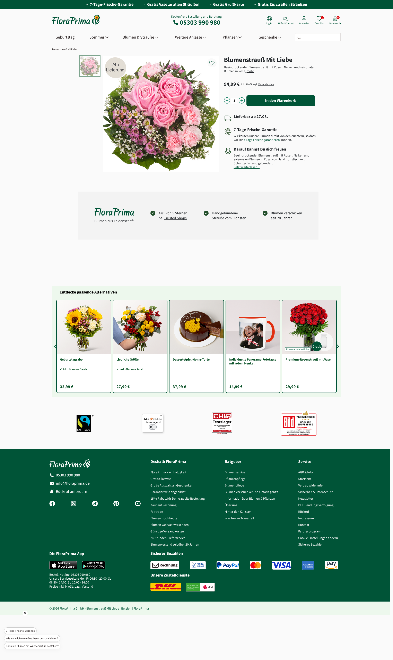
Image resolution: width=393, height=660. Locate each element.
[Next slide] (337, 346)
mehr (250, 71)
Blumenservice (235, 472)
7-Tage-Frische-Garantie (20, 630)
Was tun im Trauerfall (239, 518)
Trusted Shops (175, 218)
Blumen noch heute (163, 518)
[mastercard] (255, 565)
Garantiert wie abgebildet (167, 492)
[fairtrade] (85, 423)
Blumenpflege (234, 485)
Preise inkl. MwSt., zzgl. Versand (71, 586)
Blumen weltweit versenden (169, 525)
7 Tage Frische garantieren (262, 140)
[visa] (281, 565)
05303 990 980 (200, 22)
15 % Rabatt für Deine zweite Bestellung (177, 498)
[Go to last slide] (56, 346)
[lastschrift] (198, 565)
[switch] (153, 427)
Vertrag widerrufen (311, 485)
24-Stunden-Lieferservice (167, 538)
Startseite (305, 479)
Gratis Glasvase (160, 479)
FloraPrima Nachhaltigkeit (168, 472)
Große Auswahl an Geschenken (171, 485)
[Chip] (222, 423)
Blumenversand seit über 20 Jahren (174, 544)
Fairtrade (156, 511)
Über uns (231, 505)
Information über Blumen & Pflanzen (250, 498)
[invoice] (164, 565)
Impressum (306, 518)
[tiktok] (95, 504)
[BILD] (298, 423)
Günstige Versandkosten (167, 531)
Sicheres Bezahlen (310, 544)
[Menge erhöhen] (242, 100)
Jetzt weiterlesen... (247, 167)
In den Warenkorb (280, 100)
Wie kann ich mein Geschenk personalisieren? (32, 638)
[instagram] (73, 504)
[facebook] (52, 504)
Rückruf (303, 511)
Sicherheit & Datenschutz (315, 492)
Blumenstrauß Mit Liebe (64, 49)
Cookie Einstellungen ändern (318, 538)
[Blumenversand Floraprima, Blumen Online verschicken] (76, 25)
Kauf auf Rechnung (163, 505)
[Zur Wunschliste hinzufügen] (214, 61)
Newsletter (305, 498)
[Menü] (160, 416)
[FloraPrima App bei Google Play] (93, 565)
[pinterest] (116, 504)
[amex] (308, 565)
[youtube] (138, 504)
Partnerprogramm (310, 531)
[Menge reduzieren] (227, 100)
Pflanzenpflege (235, 479)
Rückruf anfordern (71, 491)
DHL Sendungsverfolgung (315, 505)
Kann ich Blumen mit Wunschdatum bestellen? (32, 645)
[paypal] (228, 565)
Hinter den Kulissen (238, 511)
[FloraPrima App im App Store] (63, 565)
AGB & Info (305, 472)
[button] (19, 619)
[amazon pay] (331, 565)
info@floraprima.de (73, 483)
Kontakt (303, 525)
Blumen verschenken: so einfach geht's (251, 492)
